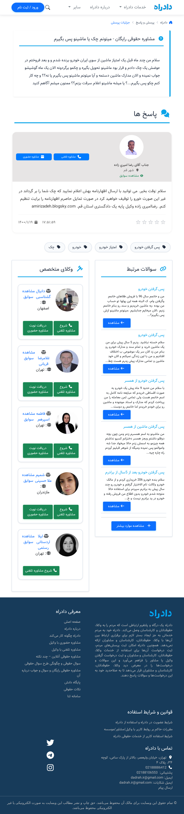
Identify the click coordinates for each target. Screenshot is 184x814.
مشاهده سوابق (130, 176)
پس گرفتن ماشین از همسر (143, 427)
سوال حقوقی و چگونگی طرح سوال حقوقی (52, 663)
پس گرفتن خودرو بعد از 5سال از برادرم (134, 472)
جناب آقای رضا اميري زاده (131, 165)
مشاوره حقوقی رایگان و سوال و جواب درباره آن (51, 673)
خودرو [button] (77, 247)
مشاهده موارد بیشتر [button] (130, 525)
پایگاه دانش (72, 682)
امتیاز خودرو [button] (108, 247)
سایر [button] (76, 7)
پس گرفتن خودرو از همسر (144, 381)
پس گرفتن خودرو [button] (148, 247)
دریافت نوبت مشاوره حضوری (37, 328)
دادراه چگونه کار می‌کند (64, 635)
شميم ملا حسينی (43, 478)
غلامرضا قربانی (44, 361)
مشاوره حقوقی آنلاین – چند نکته (58, 656)
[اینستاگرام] (50, 768)
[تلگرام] (50, 755)
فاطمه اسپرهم (43, 416)
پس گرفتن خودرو (151, 289)
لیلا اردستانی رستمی (43, 542)
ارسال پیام (165, 787)
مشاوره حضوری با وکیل (64, 642)
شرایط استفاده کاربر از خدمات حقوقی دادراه (142, 736)
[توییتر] (50, 743)
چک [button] (52, 247)
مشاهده (114, 323)
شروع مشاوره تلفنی (66, 328)
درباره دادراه (100, 7)
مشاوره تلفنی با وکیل (66, 649)
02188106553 (147, 772)
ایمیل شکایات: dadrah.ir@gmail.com (145, 782)
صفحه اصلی (72, 621)
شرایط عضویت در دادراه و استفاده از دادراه (143, 722)
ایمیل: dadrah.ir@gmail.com (151, 777)
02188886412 (156, 767)
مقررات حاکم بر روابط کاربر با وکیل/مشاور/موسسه (138, 729)
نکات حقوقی (72, 689)
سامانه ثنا (73, 696)
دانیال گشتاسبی (43, 294)
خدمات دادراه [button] (134, 7)
